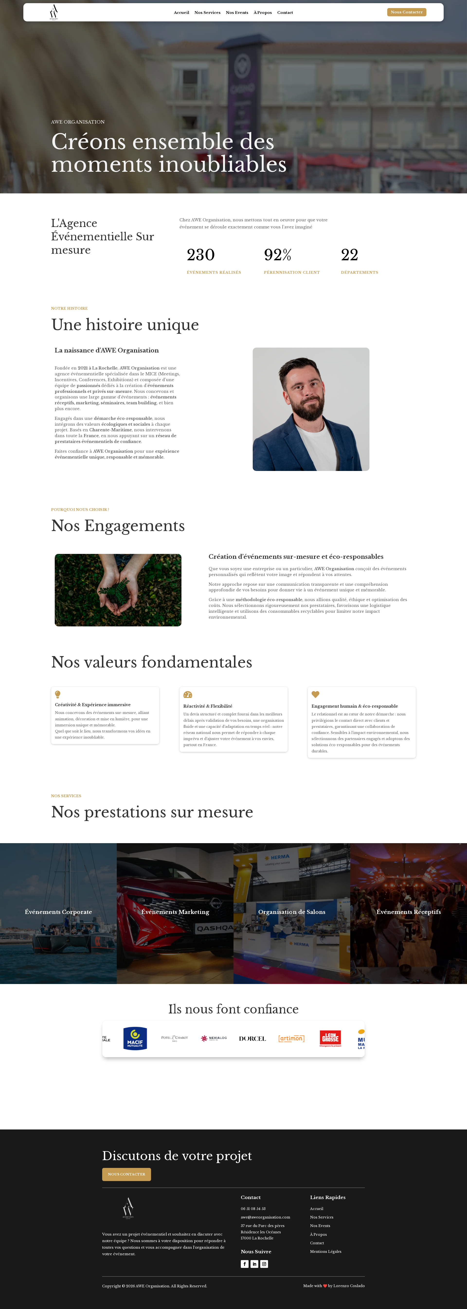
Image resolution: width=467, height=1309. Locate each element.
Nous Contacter (407, 12)
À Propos (263, 13)
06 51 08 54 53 (253, 1209)
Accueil (181, 13)
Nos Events (237, 13)
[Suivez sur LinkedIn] (254, 1264)
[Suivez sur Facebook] (245, 1264)
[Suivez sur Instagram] (264, 1264)
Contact (285, 13)
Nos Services (208, 13)
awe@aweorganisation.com (265, 1217)
